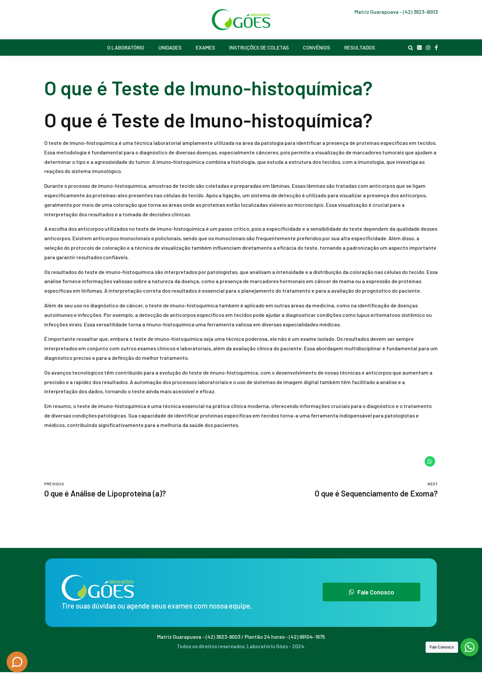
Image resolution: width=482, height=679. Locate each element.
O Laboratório (125, 47)
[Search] (410, 47)
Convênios (316, 47)
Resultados (359, 47)
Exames (205, 47)
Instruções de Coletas (259, 47)
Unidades (170, 47)
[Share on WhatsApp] (430, 461)
